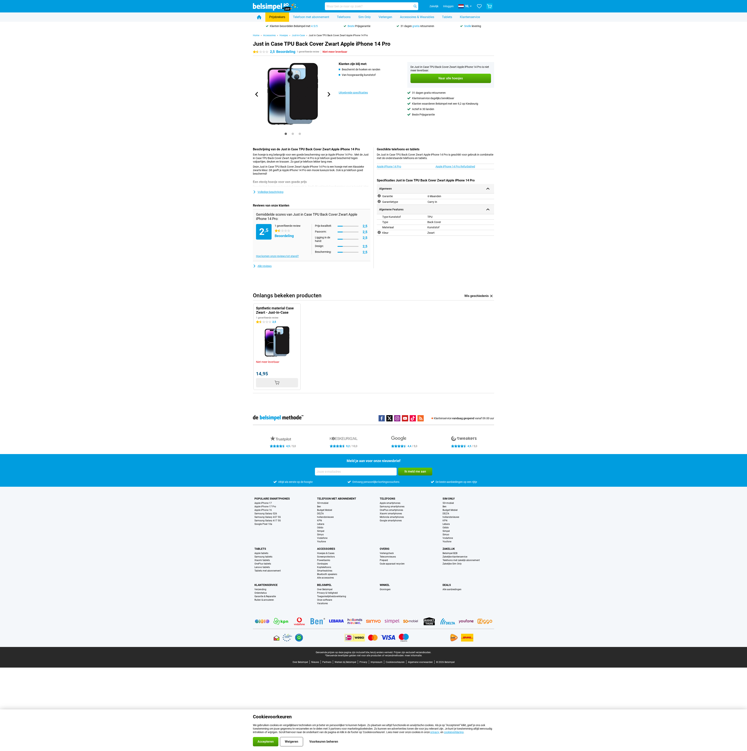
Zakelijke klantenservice (455, 556)
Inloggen (448, 6)
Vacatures (322, 603)
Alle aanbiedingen (452, 589)
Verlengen (385, 17)
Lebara (320, 524)
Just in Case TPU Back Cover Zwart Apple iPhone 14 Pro (338, 35)
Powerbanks (323, 560)
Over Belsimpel (324, 589)
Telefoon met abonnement (311, 17)
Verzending (260, 589)
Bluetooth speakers (327, 574)
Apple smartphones (390, 503)
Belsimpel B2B (450, 553)
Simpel (320, 531)
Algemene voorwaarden (420, 662)
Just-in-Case (298, 35)
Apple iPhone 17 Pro (265, 506)
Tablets (447, 17)
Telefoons (344, 17)
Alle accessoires (325, 577)
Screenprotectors (326, 556)
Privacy (363, 662)
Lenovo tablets (262, 567)
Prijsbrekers (277, 17)
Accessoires (269, 35)
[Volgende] (328, 94)
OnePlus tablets (262, 563)
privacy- (435, 732)
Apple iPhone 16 (263, 510)
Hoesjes (284, 35)
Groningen (385, 589)
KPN (319, 520)
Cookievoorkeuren (395, 662)
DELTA (320, 513)
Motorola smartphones (392, 517)
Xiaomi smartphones (391, 513)
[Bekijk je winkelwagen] (489, 6)
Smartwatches (324, 570)
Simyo (320, 534)
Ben (319, 506)
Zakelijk (449, 548)
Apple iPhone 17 (263, 503)
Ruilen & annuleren (264, 600)
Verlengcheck (387, 553)
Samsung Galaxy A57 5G (267, 517)
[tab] (286, 134)
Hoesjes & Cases (325, 553)
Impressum (376, 662)
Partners (326, 662)
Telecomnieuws (388, 556)
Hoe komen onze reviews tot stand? (277, 256)
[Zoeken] (415, 6)
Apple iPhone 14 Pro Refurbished (455, 166)
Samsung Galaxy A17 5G (267, 520)
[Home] (259, 17)
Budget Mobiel (324, 510)
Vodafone (322, 538)
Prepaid (384, 560)
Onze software (324, 600)
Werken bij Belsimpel (345, 662)
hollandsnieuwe (325, 517)
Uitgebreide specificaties (353, 92)
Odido (320, 527)
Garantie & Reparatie (265, 596)
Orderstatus (260, 593)
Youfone (321, 541)
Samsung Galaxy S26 (265, 513)
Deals (447, 584)
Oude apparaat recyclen (392, 563)
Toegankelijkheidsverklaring (331, 596)
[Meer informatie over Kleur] (379, 232)
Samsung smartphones (392, 506)
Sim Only (364, 17)
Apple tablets (261, 553)
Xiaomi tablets (262, 560)
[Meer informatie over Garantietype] (379, 201)
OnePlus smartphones (391, 510)
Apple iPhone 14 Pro (389, 166)
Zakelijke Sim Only (452, 563)
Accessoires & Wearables (417, 17)
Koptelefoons (324, 567)
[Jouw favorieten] (479, 6)
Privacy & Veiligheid (327, 593)
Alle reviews (265, 266)
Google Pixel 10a (263, 524)
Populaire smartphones (272, 498)
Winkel (385, 584)
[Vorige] (257, 94)
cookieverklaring (454, 732)
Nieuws (315, 662)
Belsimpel (324, 584)
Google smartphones (391, 520)
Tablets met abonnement (267, 570)
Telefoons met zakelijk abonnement (461, 560)
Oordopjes (322, 563)
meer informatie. (413, 655)
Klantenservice (470, 17)
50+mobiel (322, 503)
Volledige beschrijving (270, 191)
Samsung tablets (263, 556)
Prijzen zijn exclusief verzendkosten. (412, 652)
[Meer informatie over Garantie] (379, 195)
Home (256, 35)
